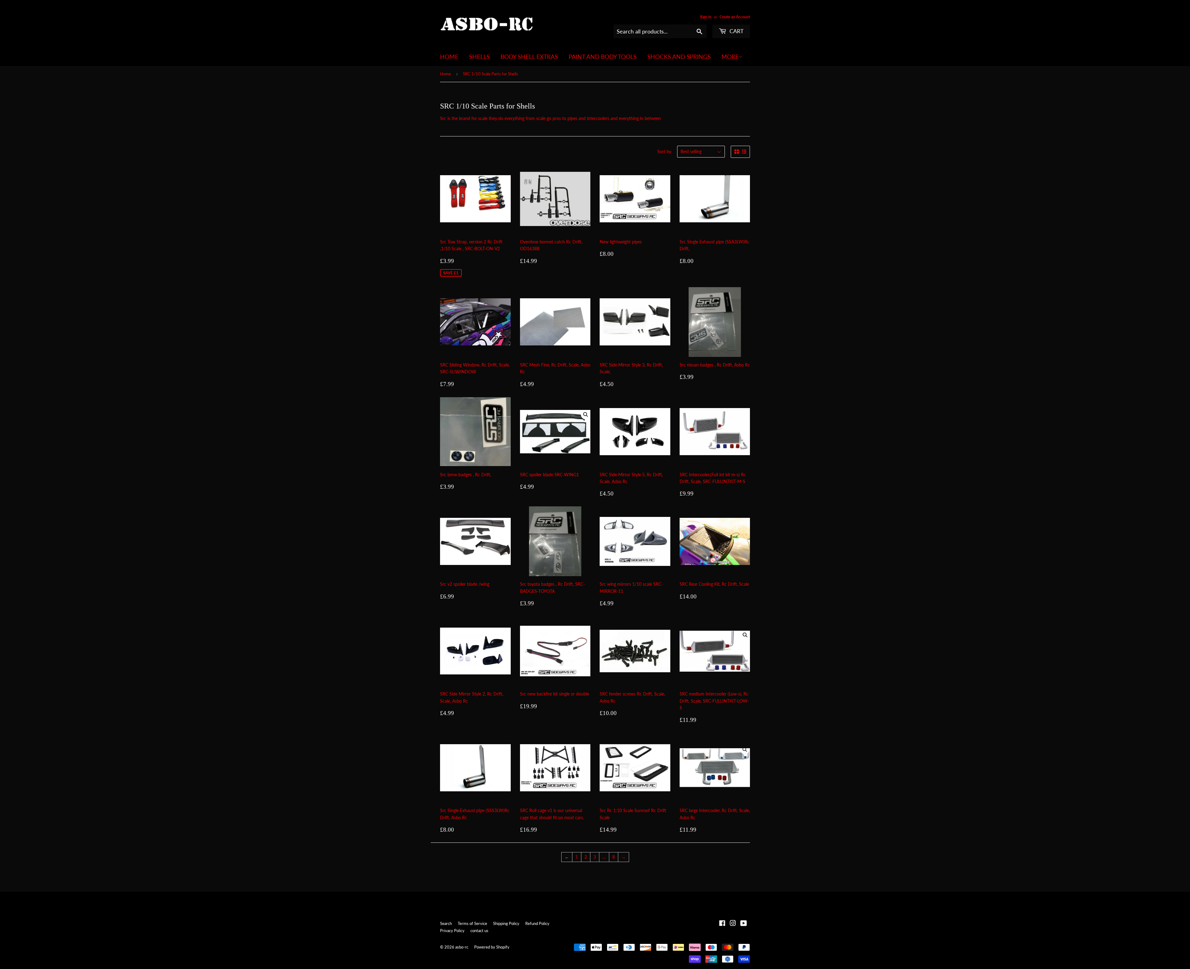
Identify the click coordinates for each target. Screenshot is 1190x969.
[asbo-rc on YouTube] (743, 924)
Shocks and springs (679, 56)
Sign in (705, 17)
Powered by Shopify (491, 947)
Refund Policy (537, 923)
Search (446, 923)
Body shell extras (529, 56)
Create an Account (735, 17)
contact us (479, 930)
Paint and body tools (603, 56)
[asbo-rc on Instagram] (733, 924)
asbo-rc (461, 947)
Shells (479, 56)
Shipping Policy (506, 923)
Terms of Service (472, 923)
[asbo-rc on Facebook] (722, 924)
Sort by (664, 151)
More (730, 56)
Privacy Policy (452, 930)
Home (449, 56)
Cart (736, 31)
